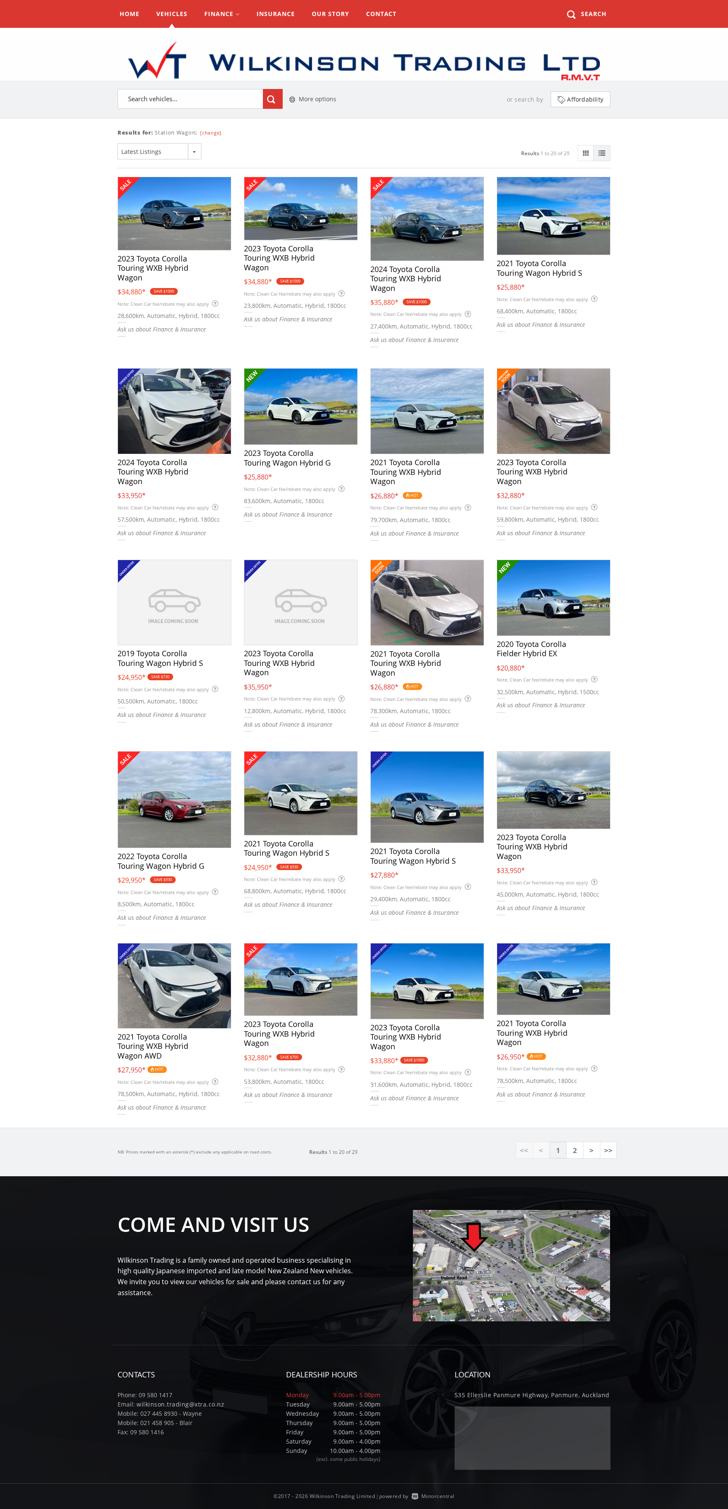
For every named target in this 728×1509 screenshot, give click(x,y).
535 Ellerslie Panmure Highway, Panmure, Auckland (532, 1395)
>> (608, 1150)
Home (129, 14)
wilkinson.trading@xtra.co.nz (180, 1404)
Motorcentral (438, 1496)
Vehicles (171, 14)
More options (317, 99)
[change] (211, 132)
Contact (381, 14)
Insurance (276, 14)
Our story (330, 14)
